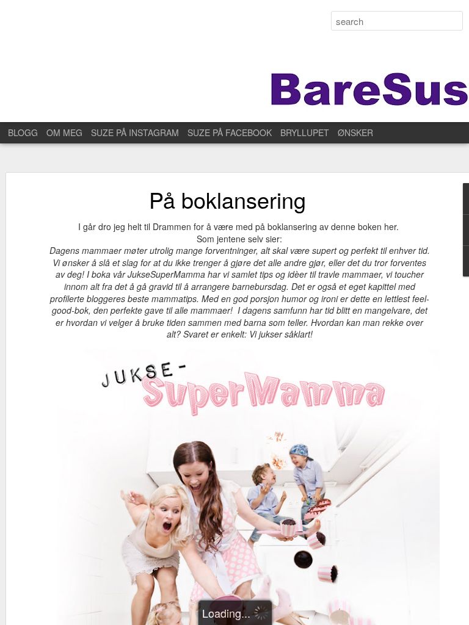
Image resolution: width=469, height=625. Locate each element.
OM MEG (64, 132)
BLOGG (23, 132)
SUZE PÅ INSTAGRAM (135, 132)
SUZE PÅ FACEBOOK (229, 132)
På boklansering (227, 199)
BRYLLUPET (304, 132)
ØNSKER (355, 132)
